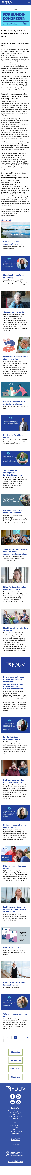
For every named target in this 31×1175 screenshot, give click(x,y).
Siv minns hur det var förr (14, 312)
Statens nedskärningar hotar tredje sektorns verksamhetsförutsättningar (15, 551)
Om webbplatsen (15, 1161)
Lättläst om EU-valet (12, 948)
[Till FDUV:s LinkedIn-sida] (12, 1102)
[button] (29, 2)
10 (21, 1038)
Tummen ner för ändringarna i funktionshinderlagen (12, 472)
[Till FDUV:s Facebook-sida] (12, 1096)
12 (28, 1038)
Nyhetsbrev (16, 1060)
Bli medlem (15, 1052)
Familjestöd (15, 1069)
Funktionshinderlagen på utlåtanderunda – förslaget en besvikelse (15, 909)
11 (24, 1038)
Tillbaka (15, 9)
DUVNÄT (15, 1145)
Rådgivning (15, 1077)
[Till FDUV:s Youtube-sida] (18, 1102)
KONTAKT (15, 1139)
